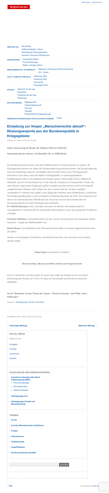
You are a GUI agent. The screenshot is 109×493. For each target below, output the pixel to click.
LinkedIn (13, 358)
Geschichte (26, 46)
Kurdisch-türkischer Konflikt (23, 453)
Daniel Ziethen (97, 486)
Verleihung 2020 (40, 76)
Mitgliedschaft (30, 102)
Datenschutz (97, 2)
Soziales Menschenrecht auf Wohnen (27, 425)
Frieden (32, 302)
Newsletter (22, 92)
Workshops (22, 98)
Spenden (28, 111)
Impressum (85, 2)
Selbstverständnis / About (32, 49)
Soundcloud (14, 354)
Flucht (14, 420)
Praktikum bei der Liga (27, 95)
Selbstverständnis (20, 390)
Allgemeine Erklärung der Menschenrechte (55, 69)
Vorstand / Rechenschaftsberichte (35, 55)
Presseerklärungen (30, 62)
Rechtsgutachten (20, 386)
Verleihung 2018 (40, 79)
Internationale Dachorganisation (34, 52)
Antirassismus (17, 436)
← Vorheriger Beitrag (17, 325)
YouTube (13, 349)
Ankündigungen (22, 302)
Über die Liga (13, 47)
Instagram (13, 344)
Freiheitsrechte (17, 442)
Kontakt (11, 90)
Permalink (40, 302)
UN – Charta (43, 72)
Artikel (59, 118)
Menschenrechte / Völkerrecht (21, 70)
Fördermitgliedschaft (33, 105)
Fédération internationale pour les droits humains (30, 119)
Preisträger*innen (41, 85)
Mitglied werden (14, 103)
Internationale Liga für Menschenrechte (32, 26)
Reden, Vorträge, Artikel (32, 65)
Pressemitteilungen (21, 383)
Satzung (28, 108)
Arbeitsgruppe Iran (19, 396)
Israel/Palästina (18, 447)
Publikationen (13, 60)
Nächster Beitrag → (87, 325)
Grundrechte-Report (31, 59)
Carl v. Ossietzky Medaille (19, 77)
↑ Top (9, 486)
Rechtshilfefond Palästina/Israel (38, 114)
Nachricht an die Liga (26, 89)
